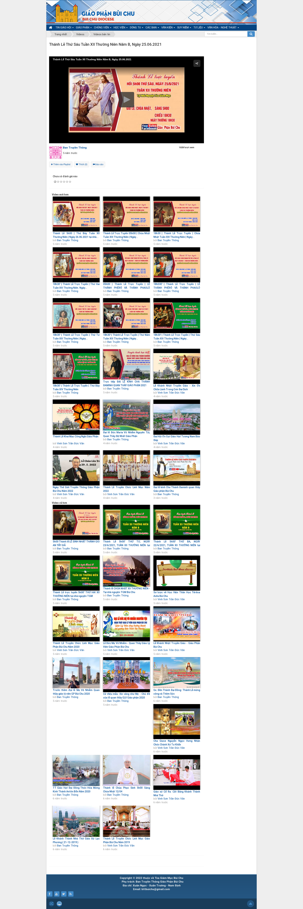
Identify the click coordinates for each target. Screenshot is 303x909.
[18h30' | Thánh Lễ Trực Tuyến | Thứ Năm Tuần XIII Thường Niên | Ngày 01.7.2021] (126, 315)
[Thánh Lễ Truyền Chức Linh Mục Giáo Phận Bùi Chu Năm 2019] (126, 821)
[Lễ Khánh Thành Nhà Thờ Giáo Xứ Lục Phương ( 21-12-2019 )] (76, 821)
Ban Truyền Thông (67, 240)
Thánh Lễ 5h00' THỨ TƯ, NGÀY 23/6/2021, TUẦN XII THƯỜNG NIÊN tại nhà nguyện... (126, 545)
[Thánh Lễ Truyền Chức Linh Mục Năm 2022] (126, 467)
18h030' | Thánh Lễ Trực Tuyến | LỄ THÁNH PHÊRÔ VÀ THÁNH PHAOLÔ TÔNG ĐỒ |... (176, 288)
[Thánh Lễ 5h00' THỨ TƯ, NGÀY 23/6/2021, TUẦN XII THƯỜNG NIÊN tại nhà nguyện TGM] (126, 522)
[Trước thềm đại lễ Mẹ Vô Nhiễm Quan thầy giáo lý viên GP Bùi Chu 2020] (76, 672)
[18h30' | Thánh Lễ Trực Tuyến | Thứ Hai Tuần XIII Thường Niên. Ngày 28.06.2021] (76, 264)
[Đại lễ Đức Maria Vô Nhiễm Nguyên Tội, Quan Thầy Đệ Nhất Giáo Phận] (126, 415)
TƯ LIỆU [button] (198, 27)
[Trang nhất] (51, 27)
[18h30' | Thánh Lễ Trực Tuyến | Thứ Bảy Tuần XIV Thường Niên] (76, 366)
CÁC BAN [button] (151, 27)
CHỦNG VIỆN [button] (102, 27)
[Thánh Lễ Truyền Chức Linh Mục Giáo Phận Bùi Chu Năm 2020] (76, 623)
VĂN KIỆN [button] (167, 27)
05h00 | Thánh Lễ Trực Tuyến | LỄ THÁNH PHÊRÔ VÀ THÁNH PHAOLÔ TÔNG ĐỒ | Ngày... (126, 288)
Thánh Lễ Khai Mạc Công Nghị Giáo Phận (75, 436)
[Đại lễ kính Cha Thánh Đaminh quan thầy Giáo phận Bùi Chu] (176, 467)
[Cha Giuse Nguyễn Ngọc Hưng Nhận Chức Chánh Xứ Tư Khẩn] (176, 721)
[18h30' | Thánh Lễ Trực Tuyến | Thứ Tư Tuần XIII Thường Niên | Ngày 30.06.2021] (76, 315)
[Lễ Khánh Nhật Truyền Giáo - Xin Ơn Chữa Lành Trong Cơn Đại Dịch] (176, 366)
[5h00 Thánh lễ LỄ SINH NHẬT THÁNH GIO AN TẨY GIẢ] (76, 522)
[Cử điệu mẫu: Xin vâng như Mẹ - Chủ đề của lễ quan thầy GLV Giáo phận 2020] (126, 674)
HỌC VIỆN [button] (120, 27)
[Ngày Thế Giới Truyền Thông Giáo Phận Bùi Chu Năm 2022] (76, 467)
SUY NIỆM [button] (183, 27)
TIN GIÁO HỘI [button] (63, 27)
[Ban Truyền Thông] (56, 152)
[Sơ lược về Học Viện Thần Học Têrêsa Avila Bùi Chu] (176, 573)
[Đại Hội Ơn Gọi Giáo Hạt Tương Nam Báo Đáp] (176, 417)
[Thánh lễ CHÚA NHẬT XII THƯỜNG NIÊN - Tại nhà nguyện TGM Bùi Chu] (126, 571)
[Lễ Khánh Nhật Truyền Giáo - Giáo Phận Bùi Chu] (176, 623)
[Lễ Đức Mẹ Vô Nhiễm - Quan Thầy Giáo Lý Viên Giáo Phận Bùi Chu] (126, 623)
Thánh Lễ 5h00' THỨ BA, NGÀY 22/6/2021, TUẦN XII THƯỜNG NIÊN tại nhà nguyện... (176, 545)
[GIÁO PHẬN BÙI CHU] (92, 13)
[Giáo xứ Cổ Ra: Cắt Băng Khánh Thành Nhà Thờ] (176, 772)
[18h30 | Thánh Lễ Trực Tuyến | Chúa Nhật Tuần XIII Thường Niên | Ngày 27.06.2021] (176, 214)
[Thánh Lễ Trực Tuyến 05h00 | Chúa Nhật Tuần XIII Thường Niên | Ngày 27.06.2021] (126, 214)
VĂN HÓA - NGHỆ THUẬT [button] (222, 27)
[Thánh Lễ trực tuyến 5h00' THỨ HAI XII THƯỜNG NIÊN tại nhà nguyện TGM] (76, 573)
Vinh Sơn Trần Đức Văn (171, 392)
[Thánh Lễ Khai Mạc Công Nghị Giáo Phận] (76, 417)
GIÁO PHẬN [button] (83, 27)
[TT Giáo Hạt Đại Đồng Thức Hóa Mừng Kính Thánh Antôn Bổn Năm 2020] (76, 770)
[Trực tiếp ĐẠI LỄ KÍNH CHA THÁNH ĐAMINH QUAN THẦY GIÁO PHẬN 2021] (126, 364)
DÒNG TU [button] (136, 27)
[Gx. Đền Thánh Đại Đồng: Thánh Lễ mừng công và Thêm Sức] (176, 672)
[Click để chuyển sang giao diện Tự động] (51, 903)
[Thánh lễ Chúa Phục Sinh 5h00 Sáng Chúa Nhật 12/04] (126, 770)
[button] (126, 99)
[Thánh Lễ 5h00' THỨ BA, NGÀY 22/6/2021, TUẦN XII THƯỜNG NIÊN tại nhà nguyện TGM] (176, 522)
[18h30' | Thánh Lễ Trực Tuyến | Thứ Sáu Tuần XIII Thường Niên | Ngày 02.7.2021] (176, 315)
